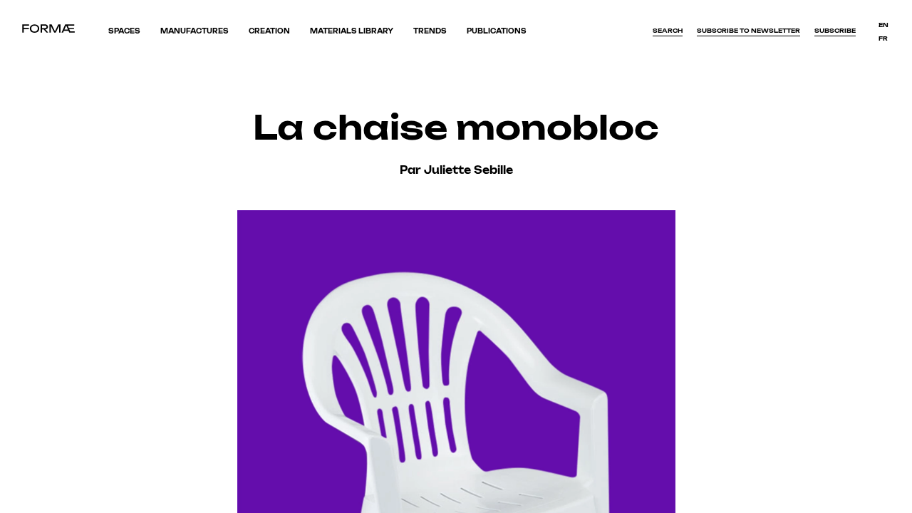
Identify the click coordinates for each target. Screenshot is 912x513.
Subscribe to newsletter (748, 30)
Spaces (124, 31)
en (883, 24)
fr (883, 38)
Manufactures (194, 31)
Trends (430, 31)
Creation (269, 31)
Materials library (351, 31)
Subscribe (835, 30)
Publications (497, 31)
